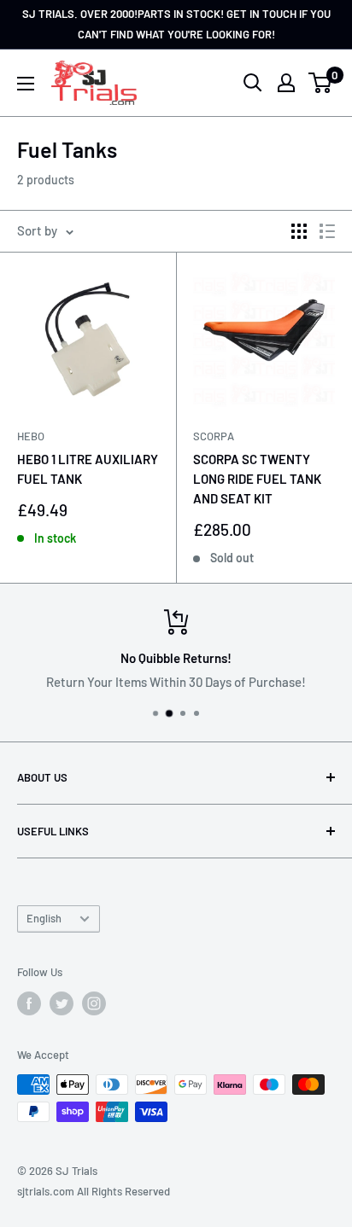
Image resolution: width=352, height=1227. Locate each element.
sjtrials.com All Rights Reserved (93, 1191)
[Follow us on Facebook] (29, 1003)
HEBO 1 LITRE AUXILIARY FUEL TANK (87, 468)
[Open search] (252, 82)
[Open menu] (25, 83)
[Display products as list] (327, 231)
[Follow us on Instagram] (94, 1003)
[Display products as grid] (299, 231)
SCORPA (213, 436)
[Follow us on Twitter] (61, 1003)
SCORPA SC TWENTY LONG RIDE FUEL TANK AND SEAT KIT (257, 479)
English (44, 918)
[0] (320, 83)
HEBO (30, 436)
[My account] (286, 82)
